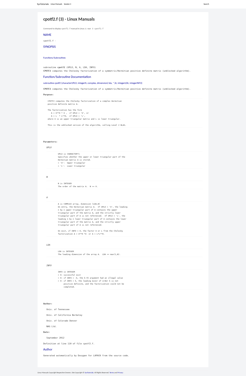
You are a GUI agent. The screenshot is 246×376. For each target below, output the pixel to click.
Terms (111, 373)
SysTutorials (43, 4)
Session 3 (67, 4)
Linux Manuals (56, 4)
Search (206, 4)
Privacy (120, 373)
